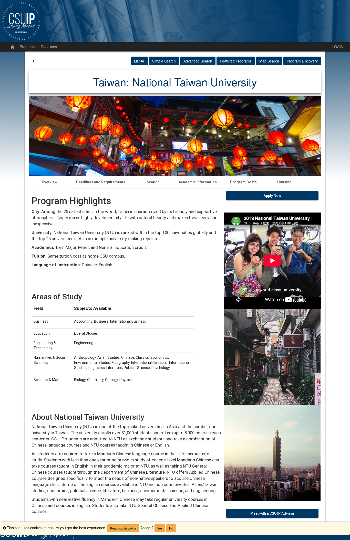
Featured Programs (236, 60)
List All (139, 60)
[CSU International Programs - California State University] (175, 21)
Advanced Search (197, 60)
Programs (28, 46)
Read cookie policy (123, 528)
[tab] (49, 182)
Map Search (269, 60)
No (171, 528)
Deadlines (49, 46)
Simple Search (164, 60)
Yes (159, 528)
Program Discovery (302, 60)
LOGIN (337, 46)
